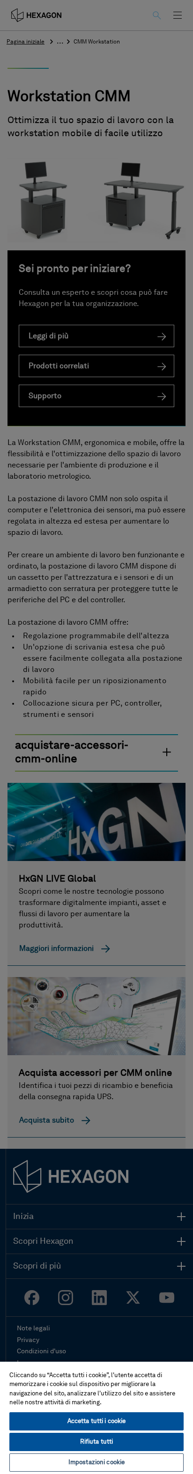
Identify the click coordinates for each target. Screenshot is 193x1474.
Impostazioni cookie (96, 1462)
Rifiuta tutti (96, 1442)
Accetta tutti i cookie (96, 1421)
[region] (96, 1417)
